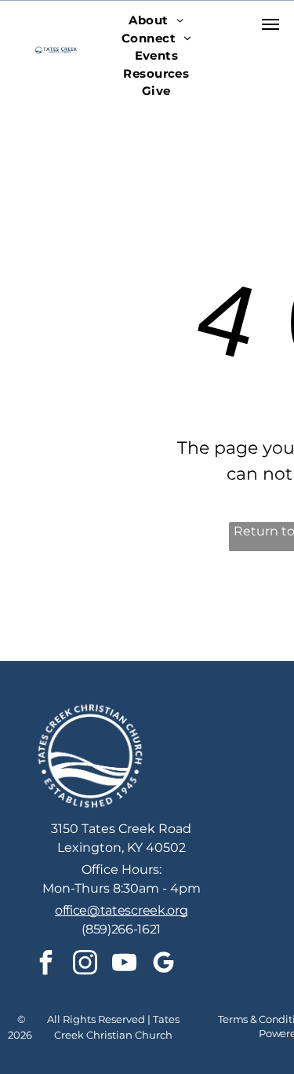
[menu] (270, 24)
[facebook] (45, 964)
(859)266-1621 (121, 929)
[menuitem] (156, 21)
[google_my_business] (163, 964)
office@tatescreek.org (121, 910)
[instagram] (85, 964)
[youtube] (124, 964)
